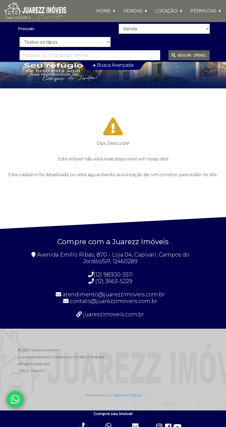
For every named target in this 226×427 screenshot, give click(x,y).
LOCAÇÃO (166, 11)
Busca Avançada (114, 65)
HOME (103, 11)
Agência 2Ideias (127, 395)
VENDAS (132, 11)
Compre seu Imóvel (113, 414)
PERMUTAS (203, 11)
